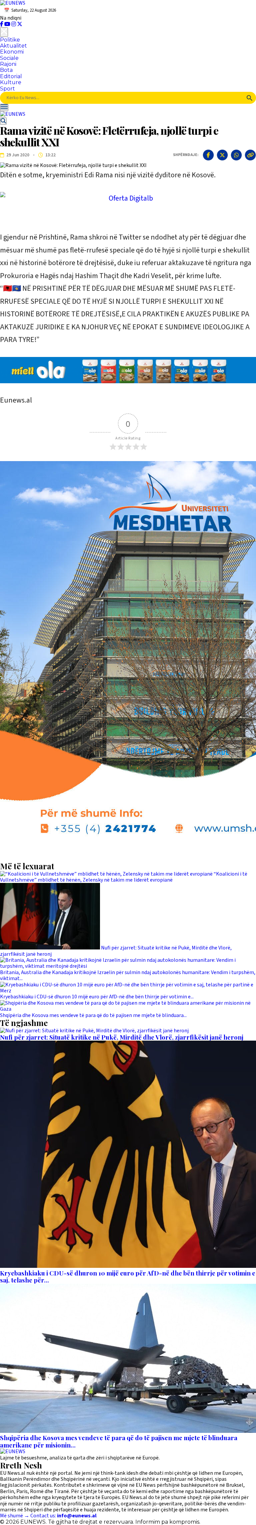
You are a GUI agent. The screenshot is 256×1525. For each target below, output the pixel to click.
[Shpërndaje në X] (222, 155)
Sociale (9, 58)
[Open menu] (4, 107)
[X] (19, 24)
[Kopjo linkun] (250, 155)
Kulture (10, 82)
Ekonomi (12, 52)
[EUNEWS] (12, 1451)
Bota (6, 70)
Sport (7, 88)
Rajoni (8, 64)
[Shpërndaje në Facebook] (208, 155)
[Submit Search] (249, 98)
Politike (10, 40)
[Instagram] (14, 24)
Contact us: (63, 1515)
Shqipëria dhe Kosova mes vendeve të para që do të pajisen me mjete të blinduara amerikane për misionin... (118, 1441)
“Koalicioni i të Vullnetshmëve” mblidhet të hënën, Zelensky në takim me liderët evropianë (123, 877)
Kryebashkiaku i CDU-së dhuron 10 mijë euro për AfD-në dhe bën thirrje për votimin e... (97, 996)
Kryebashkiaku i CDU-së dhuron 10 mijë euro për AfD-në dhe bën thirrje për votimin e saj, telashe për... (127, 1276)
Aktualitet (13, 46)
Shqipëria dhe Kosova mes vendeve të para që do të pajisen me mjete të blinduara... (93, 1015)
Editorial (11, 76)
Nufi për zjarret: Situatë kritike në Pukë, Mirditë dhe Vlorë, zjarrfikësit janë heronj (116, 950)
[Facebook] (2, 24)
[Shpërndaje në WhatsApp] (236, 155)
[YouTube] (7, 24)
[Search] (3, 121)
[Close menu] (4, 32)
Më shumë (14, 1515)
